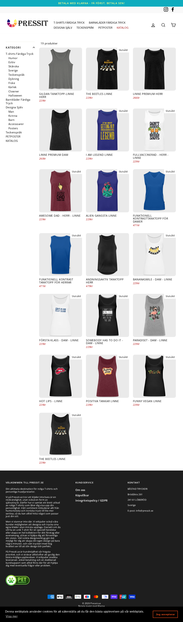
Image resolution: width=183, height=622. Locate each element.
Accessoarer (16, 124)
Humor (13, 58)
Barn (11, 120)
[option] (91, 3)
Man (11, 111)
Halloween (15, 95)
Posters (13, 128)
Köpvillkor (82, 495)
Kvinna (12, 115)
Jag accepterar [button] (165, 614)
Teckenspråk (85, 27)
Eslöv (11, 62)
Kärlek (12, 87)
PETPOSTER (105, 27)
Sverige (13, 70)
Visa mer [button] (12, 616)
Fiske (11, 83)
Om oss (80, 490)
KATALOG (122, 27)
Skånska (13, 66)
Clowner (13, 91)
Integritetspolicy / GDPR (91, 500)
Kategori (13, 47)
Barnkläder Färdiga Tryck (107, 22)
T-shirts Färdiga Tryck (69, 22)
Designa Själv (63, 27)
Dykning (13, 79)
